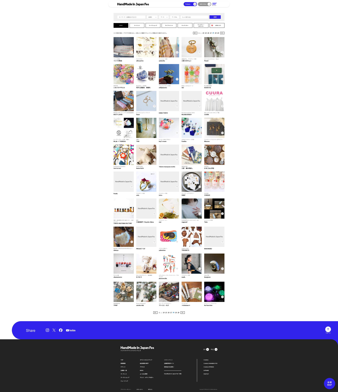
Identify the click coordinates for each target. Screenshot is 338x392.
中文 (212, 349)
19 (215, 33)
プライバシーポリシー (126, 389)
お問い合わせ (139, 389)
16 (208, 33)
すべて (121, 25)
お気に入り (218, 25)
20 (218, 33)
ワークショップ (153, 25)
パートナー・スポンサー (201, 25)
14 (203, 33)
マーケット (137, 25)
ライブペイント (169, 25)
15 (206, 33)
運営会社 (150, 389)
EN (204, 349)
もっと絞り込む (186, 17)
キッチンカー (185, 25)
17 (211, 33)
